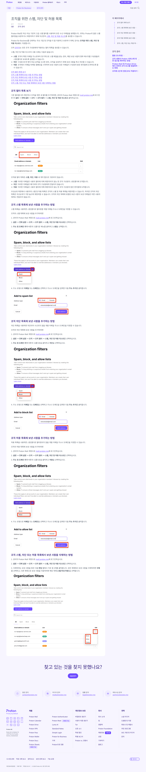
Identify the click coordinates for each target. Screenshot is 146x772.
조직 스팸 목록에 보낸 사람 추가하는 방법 (26, 74)
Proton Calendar (35, 720)
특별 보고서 (79, 736)
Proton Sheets (34, 744)
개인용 (20, 2)
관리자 (17, 47)
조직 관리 (40, 8)
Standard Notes (58, 728)
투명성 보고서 (26, 766)
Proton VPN (33, 728)
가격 (65, 2)
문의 (122, 736)
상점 (99, 736)
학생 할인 (78, 732)
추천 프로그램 (126, 728)
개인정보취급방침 (10, 766)
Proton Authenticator (60, 716)
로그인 (136, 2)
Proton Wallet (34, 736)
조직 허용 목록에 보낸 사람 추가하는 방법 (26, 80)
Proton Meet (56, 720)
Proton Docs (33, 740)
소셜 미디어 (125, 716)
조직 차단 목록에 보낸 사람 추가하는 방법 (26, 77)
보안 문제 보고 (41, 759)
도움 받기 (73, 676)
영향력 (100, 724)
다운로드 (36, 2)
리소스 (58, 2)
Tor (76, 724)
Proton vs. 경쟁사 (81, 740)
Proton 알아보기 (48, 2)
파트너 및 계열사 (127, 724)
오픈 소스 (78, 728)
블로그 (100, 744)
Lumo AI (55, 724)
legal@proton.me (89, 694)
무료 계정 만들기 (126, 2)
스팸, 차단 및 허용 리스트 (55, 36)
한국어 (135, 759)
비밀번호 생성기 (80, 716)
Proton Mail (33, 716)
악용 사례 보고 (21, 759)
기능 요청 (51, 759)
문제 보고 (31, 759)
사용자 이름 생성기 (81, 720)
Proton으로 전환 (57, 744)
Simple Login (57, 732)
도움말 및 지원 (126, 720)
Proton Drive (33, 724)
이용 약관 (19, 766)
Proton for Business (23, 8)
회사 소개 (101, 716)
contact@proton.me (29, 694)
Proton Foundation (105, 728)
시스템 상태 (10, 759)
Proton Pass (33, 732)
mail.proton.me (86, 95)
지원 (9, 8)
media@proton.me (59, 694)
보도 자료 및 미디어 (127, 732)
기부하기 (101, 740)
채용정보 (101, 732)
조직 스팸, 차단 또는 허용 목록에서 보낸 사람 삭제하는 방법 (33, 83)
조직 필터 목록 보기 (18, 72)
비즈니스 (27, 2)
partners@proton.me (120, 694)
